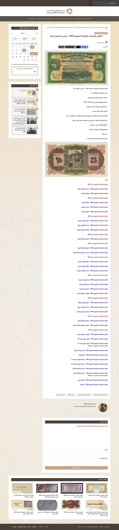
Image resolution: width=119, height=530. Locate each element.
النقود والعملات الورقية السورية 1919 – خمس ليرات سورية (91, 350)
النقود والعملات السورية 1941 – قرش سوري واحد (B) (93, 339)
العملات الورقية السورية (79, 27)
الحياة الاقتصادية (69, 19)
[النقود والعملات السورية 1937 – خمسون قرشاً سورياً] (47, 505)
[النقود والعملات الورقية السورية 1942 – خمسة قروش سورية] (22, 505)
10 (24, 50)
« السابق (34, 39)
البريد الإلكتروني (103, 458)
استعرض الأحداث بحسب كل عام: (24, 69)
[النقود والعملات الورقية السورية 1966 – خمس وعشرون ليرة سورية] (47, 488)
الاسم (106, 450)
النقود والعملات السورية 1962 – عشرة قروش (95, 202)
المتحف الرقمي (40, 19)
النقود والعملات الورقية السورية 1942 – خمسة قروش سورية (23, 513)
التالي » (15, 39)
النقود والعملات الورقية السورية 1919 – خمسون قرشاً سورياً (91, 373)
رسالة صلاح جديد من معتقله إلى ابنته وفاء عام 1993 (20, 111)
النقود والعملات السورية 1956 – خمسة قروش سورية (92, 271)
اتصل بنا (14, 527)
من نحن (29, 527)
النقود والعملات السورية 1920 (100, 395)
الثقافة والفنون (49, 19)
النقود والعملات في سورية (83, 395)
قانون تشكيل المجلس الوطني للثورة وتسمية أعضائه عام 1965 (20, 102)
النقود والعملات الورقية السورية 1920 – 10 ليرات (94, 384)
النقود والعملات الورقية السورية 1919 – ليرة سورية (93, 355)
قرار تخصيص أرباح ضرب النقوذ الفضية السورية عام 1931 (23, 496)
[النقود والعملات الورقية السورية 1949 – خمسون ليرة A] (97, 488)
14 (36, 54)
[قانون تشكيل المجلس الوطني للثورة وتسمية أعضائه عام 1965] (31, 102)
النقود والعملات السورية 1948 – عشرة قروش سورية (93, 303)
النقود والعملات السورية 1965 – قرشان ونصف (94, 193)
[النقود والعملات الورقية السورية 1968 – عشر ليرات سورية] (72, 488)
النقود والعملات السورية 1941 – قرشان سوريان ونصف (92, 334)
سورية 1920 (70, 395)
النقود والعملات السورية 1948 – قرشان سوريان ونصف (92, 312)
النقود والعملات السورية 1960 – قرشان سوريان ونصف (92, 230)
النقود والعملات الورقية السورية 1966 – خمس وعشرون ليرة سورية (48, 496)
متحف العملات (89, 27)
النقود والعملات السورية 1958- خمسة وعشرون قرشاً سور (91, 252)
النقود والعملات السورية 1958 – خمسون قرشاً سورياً (93, 248)
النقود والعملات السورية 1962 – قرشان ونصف (94, 212)
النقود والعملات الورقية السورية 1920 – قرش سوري (93, 380)
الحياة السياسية (87, 19)
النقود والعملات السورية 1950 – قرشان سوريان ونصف (92, 293)
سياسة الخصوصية (22, 527)
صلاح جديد (23, 91)
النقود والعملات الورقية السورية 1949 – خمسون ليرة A (98, 496)
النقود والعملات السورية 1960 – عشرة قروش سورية (93, 221)
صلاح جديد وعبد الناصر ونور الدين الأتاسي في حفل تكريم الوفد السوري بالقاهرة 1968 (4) (19, 121)
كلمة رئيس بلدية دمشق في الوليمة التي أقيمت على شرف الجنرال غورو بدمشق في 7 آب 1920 (97, 513)
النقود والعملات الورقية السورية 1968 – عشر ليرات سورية (73, 496)
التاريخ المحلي (32, 19)
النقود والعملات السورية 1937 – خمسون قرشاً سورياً (48, 513)
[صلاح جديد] (31, 93)
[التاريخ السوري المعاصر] (59, 11)
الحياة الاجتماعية (78, 19)
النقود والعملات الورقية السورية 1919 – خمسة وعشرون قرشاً (90, 368)
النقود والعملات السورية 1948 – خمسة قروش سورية (92, 307)
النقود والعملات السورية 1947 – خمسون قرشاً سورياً (93, 321)
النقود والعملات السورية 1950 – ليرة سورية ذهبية (93, 280)
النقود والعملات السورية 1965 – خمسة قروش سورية (92, 189)
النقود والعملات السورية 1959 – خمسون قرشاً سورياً (93, 239)
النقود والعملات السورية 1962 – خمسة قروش (94, 207)
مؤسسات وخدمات (59, 19)
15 (32, 54)
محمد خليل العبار (101, 43)
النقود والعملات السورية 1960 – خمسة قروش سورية (92, 225)
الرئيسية (104, 27)
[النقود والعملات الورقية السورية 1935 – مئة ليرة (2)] (72, 505)
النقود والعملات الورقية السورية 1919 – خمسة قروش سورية (90, 359)
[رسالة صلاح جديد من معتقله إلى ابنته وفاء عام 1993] (31, 111)
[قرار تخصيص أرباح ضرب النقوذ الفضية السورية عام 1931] (22, 488)
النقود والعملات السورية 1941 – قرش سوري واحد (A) (92, 343)
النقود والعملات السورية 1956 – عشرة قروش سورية (93, 262)
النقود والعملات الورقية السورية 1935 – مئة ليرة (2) (73, 513)
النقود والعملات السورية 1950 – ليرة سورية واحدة (93, 284)
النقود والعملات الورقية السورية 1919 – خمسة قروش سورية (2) (89, 364)
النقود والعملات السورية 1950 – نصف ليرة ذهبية (93, 289)
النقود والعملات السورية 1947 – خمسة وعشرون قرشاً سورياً (90, 325)
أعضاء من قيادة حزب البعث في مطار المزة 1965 (20, 130)
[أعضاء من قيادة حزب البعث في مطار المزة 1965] (31, 130)
